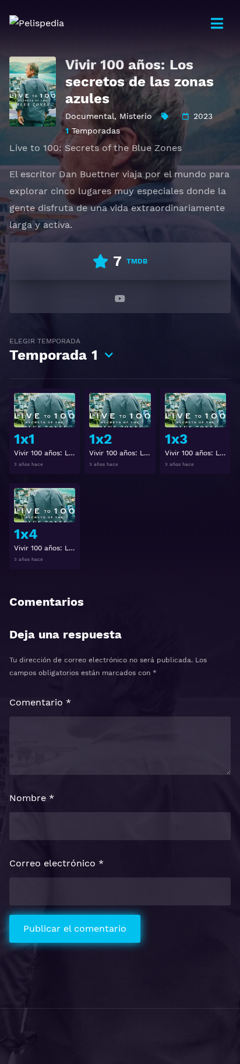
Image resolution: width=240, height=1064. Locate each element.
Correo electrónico (56, 863)
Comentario (40, 702)
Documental (89, 116)
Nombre (31, 797)
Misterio (135, 116)
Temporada (53, 350)
